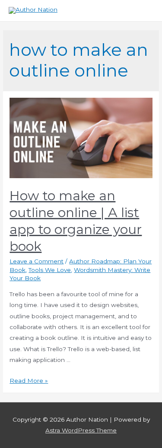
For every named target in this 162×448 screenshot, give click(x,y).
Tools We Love (50, 269)
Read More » (29, 380)
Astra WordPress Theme (81, 430)
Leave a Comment (37, 261)
